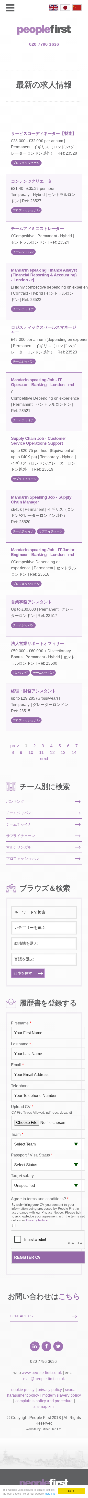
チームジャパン (23, 252)
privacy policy (50, 1390)
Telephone (20, 1086)
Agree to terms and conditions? (39, 1199)
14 (74, 752)
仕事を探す (23, 973)
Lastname (21, 1044)
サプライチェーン (25, 479)
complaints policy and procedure (44, 1401)
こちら (69, 1296)
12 (52, 752)
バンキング (20, 672)
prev (14, 746)
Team (17, 1134)
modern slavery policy (61, 1395)
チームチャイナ (23, 309)
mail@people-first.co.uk (44, 1379)
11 (41, 752)
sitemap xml (44, 1406)
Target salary (22, 1176)
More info (50, 1493)
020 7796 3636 (44, 44)
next (44, 759)
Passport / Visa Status (32, 1155)
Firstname (21, 1023)
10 (30, 752)
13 (63, 752)
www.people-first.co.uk (42, 1373)
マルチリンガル (18, 847)
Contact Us (21, 1316)
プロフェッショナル (26, 163)
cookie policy (22, 1390)
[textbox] (43, 927)
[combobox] (44, 928)
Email (17, 1065)
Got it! (71, 1491)
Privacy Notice (36, 1220)
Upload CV (22, 1107)
